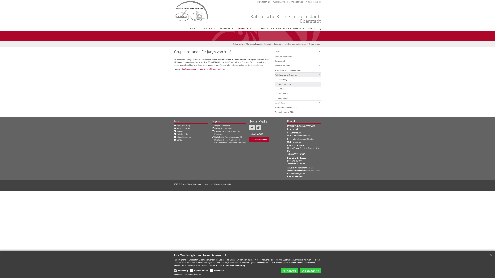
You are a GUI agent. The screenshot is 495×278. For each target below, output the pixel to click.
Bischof (180, 131)
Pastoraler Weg (183, 125)
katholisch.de (182, 134)
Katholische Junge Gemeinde (295, 44)
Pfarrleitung (282, 79)
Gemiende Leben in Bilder (284, 112)
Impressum (209, 184)
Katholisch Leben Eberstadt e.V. (287, 107)
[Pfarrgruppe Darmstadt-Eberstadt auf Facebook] (252, 127)
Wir (310, 28)
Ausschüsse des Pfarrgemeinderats (288, 70)
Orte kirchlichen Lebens (286, 28)
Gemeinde (242, 28)
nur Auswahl (289, 270)
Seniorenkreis (280, 103)
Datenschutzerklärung (224, 184)
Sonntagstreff (280, 61)
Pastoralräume (280, 2)
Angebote (224, 28)
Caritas (180, 139)
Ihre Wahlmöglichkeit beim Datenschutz (201, 255)
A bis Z (309, 2)
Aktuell (207, 28)
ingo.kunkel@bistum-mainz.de (212, 69)
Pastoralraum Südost (223, 128)
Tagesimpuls (297, 2)
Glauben (260, 28)
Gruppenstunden (315, 44)
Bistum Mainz (263, 2)
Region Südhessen (222, 125)
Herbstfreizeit (283, 93)
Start (193, 28)
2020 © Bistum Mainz (183, 184)
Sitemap (198, 184)
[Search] (318, 28)
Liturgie (277, 51)
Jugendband (282, 98)
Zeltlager (281, 89)
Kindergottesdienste (282, 65)
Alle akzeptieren (310, 270)
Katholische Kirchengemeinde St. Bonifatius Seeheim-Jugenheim (228, 138)
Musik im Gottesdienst (283, 56)
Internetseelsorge (184, 137)
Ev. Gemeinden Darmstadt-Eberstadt (230, 142)
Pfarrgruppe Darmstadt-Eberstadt (258, 44)
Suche (318, 2)
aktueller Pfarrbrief (259, 139)
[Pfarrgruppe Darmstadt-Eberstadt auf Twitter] (258, 127)
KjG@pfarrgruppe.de (190, 69)
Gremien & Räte (183, 128)
